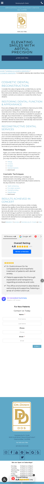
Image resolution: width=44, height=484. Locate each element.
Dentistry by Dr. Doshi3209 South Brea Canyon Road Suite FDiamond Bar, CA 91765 (22, 437)
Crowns (10, 164)
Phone (22, 328)
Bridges (10, 166)
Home (2, 71)
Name (22, 314)
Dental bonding (12, 190)
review (17, 222)
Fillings (9, 161)
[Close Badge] (34, 475)
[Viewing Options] (4, 479)
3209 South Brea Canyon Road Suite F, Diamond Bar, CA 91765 (22, 9)
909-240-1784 (22, 31)
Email (22, 336)
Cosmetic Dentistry (8, 73)
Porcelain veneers (13, 188)
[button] (1, 280)
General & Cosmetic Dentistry (17, 71)
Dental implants (12, 168)
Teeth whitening (13, 186)
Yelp (40, 222)
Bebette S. (9, 222)
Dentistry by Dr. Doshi (28, 222)
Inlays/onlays (11, 192)
